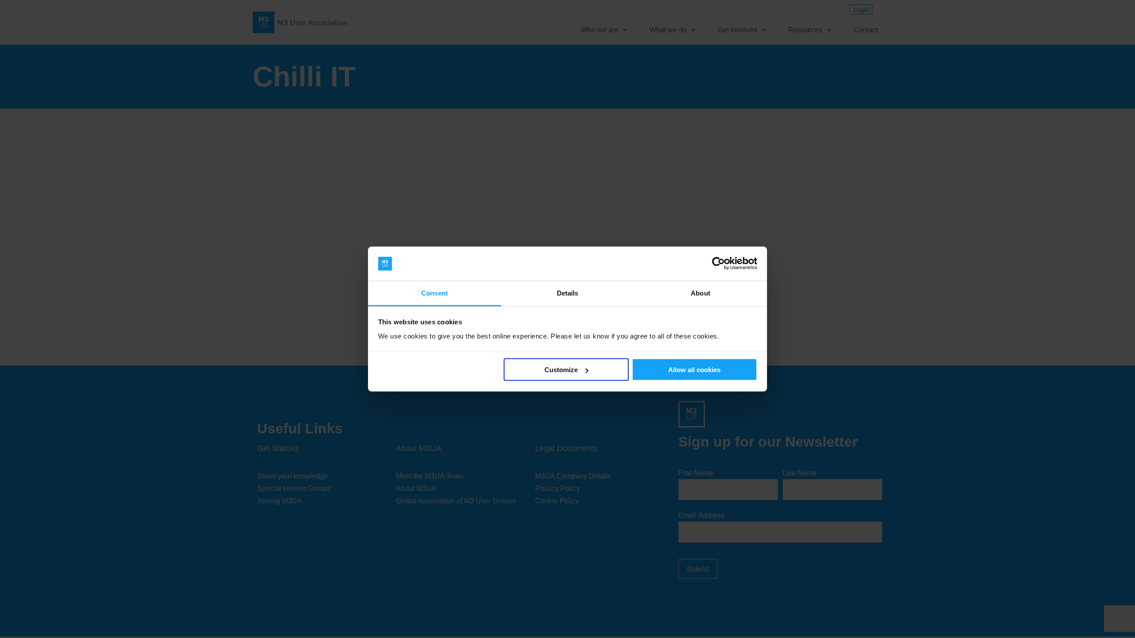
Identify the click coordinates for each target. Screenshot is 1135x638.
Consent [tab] (434, 292)
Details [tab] (568, 292)
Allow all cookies (694, 369)
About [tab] (700, 292)
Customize (561, 369)
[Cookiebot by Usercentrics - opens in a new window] (718, 263)
